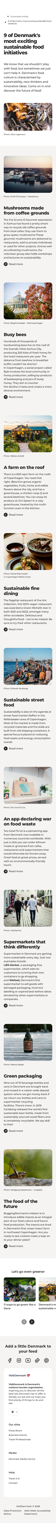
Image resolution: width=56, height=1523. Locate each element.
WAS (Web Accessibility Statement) (37, 1512)
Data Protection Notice (13, 1512)
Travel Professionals (20, 1439)
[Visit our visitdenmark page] (28, 1360)
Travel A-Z (14, 1478)
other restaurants (35, 623)
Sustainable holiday (19, 16)
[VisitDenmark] (19, 1375)
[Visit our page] (19, 1360)
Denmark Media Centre (22, 1459)
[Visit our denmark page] (9, 1360)
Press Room (15, 1430)
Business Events (18, 1435)
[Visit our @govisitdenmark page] (37, 1360)
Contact (13, 1483)
